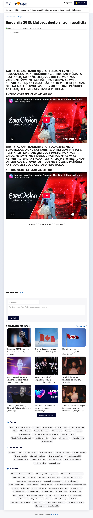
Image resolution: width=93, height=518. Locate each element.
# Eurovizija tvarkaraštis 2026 (54, 502)
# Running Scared (61, 427)
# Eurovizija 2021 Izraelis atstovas (22, 474)
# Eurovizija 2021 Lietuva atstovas (49, 477)
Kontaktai (54, 514)
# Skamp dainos (47, 441)
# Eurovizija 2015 (47, 491)
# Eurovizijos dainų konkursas (58, 488)
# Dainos (49, 499)
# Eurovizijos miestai (20, 456)
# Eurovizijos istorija (78, 452)
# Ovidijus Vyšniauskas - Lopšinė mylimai (45, 434)
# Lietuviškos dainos (75, 495)
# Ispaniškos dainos (37, 499)
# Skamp (53, 438)
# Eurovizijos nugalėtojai (56, 456)
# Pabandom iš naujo (54, 459)
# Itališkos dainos (22, 499)
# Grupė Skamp (64, 438)
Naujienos (68, 3)
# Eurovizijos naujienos (37, 456)
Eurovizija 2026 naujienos (17, 10)
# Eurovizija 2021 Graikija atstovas (24, 477)
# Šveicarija (78, 431)
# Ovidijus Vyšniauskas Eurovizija (21, 438)
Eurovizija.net (10, 17)
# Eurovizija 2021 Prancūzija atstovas (29, 481)
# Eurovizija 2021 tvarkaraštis (72, 477)
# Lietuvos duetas (45, 224)
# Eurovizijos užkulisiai (73, 456)
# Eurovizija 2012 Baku (77, 427)
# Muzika (15, 488)
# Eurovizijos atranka (30, 452)
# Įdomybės (25, 488)
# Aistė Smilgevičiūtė (41, 438)
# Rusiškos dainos (60, 495)
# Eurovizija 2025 (54, 463)
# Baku (15, 431)
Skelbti (13, 318)
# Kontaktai (73, 499)
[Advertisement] (46, 50)
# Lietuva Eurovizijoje (21, 459)
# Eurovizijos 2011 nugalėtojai (20, 427)
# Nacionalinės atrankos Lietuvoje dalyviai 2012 (70, 484)
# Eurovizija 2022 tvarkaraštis (20, 502)
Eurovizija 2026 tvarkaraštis (44, 10)
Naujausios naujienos (46, 415)
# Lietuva (32, 224)
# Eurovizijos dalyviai (62, 452)
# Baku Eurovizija (25, 431)
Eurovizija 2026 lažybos (70, 10)
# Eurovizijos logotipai (39, 488)
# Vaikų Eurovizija (40, 463)
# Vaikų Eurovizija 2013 (16, 484)
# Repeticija (59, 224)
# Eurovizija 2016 (33, 491)
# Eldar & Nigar (48, 427)
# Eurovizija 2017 (19, 491)
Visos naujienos (81, 326)
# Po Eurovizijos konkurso (72, 459)
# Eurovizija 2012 (18, 495)
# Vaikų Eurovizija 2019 (69, 481)
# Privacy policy (38, 502)
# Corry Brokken (24, 434)
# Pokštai (48, 495)
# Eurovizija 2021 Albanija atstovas (47, 474)
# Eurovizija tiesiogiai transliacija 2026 (47, 506)
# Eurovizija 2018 (76, 488)
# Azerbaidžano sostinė (41, 431)
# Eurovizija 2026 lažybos (75, 502)
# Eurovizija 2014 (61, 491)
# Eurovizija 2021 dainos (52, 481)
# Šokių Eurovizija (46, 484)
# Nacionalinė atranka (38, 459)
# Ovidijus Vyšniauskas (68, 434)
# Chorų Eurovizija (15, 452)
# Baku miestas (57, 431)
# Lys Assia (68, 431)
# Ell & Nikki (36, 427)
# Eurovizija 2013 (75, 491)
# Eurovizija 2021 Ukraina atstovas (72, 474)
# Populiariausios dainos (35, 495)
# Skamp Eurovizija (78, 438)
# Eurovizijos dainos (46, 452)
